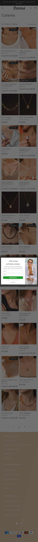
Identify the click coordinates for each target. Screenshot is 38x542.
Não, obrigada (13, 282)
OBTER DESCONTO (13, 277)
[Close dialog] (36, 259)
